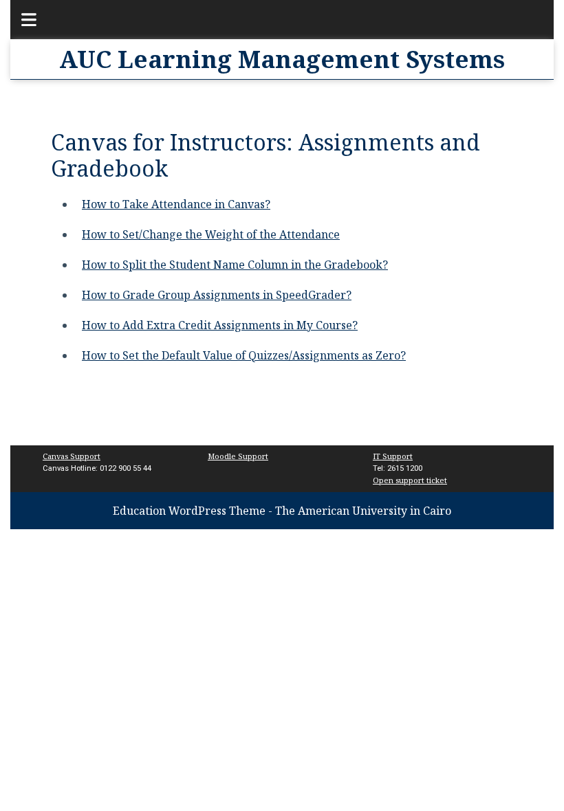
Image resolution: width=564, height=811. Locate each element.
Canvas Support (71, 456)
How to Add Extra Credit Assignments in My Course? (220, 325)
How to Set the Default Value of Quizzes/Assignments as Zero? (244, 355)
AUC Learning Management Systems (282, 59)
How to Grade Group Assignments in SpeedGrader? (216, 294)
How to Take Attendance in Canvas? (176, 204)
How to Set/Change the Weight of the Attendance (211, 234)
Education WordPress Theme (189, 510)
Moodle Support (238, 456)
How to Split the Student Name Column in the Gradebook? (235, 264)
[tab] (21, 19)
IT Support (393, 456)
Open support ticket (410, 480)
